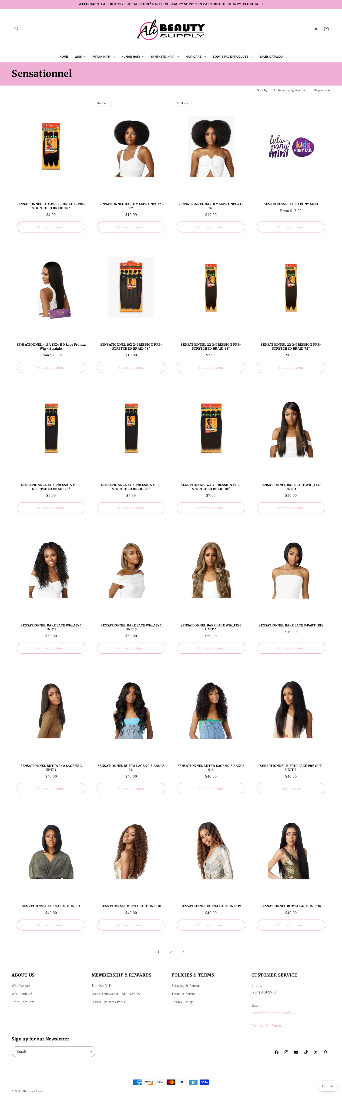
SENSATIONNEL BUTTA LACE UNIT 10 (131, 906)
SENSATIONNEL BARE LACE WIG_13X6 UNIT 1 (290, 487)
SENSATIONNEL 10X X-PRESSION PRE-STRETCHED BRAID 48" (131, 347)
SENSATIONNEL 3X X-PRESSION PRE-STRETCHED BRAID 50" (131, 487)
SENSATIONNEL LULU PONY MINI (291, 204)
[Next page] (183, 952)
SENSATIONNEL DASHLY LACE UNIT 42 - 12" (131, 206)
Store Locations (23, 1002)
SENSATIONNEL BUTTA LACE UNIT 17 (211, 906)
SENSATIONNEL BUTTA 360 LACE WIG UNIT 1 (51, 768)
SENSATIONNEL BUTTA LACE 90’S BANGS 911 (130, 768)
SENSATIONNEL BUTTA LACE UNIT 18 (291, 906)
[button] (17, 29)
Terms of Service (183, 994)
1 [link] (159, 952)
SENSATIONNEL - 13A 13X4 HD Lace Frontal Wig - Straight (51, 347)
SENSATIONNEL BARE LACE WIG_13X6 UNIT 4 (211, 627)
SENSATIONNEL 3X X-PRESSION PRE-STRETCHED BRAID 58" (51, 487)
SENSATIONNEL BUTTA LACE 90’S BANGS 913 (211, 768)
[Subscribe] (90, 1051)
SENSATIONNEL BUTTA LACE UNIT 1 (51, 906)
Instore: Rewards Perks (108, 1002)
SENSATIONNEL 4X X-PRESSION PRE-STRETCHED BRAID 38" (211, 487)
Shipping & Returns (185, 985)
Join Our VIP (101, 985)
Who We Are (21, 985)
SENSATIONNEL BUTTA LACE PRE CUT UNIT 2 (291, 768)
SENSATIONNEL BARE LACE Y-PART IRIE (291, 625)
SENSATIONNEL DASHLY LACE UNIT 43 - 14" (210, 206)
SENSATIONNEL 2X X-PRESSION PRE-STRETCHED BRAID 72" (291, 347)
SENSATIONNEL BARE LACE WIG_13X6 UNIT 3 (131, 627)
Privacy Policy (182, 1002)
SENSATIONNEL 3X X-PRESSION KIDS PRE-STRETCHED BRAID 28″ (51, 206)
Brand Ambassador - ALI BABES (116, 994)
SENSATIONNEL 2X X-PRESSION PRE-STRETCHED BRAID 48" (211, 347)
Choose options (51, 227)
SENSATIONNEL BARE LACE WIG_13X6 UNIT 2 (51, 627)
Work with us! (22, 994)
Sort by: (262, 90)
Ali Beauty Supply (33, 1090)
